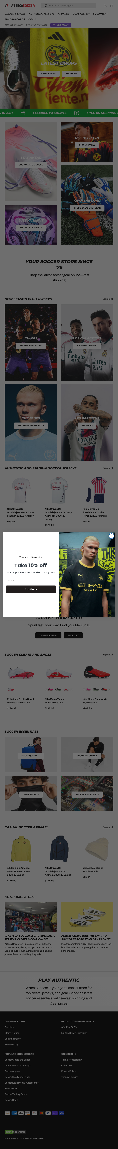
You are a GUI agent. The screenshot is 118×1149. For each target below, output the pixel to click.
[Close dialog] (111, 536)
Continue (31, 589)
